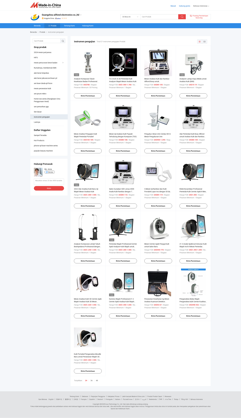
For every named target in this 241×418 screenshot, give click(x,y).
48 (97, 380)
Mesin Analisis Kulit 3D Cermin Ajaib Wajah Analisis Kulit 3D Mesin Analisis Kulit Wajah (88, 301)
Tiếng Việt (184, 399)
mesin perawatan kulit (42, 88)
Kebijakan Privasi (113, 396)
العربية (144, 399)
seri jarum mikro (40, 93)
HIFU (36, 57)
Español (92, 399)
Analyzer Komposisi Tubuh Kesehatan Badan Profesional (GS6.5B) (85, 81)
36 (92, 380)
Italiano (117, 399)
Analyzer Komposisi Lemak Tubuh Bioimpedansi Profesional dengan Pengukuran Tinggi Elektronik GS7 (87, 246)
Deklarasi (85, 396)
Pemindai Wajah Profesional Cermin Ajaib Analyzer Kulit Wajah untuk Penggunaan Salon (123, 246)
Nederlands (153, 399)
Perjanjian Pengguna (98, 396)
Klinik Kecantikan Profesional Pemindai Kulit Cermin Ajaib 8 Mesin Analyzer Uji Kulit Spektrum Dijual (193, 191)
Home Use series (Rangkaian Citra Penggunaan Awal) (47, 100)
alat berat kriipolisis (41, 73)
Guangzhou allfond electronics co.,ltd (60, 14)
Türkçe (176, 399)
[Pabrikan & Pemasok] (46, 5)
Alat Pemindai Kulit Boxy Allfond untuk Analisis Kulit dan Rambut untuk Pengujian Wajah (191, 136)
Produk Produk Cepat (154, 396)
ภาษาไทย (168, 399)
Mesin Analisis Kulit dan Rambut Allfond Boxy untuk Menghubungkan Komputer (156, 81)
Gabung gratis (184, 6)
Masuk (173, 6)
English (51, 399)
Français (84, 399)
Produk (53, 25)
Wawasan (168, 396)
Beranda (37, 25)
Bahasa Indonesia (197, 399)
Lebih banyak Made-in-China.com (133, 396)
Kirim (49, 188)
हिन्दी (160, 399)
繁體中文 (68, 399)
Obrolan (50, 172)
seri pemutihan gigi (41, 106)
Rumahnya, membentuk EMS (45, 68)
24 (86, 380)
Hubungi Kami (87, 25)
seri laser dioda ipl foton (43, 83)
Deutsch (100, 399)
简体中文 (59, 399)
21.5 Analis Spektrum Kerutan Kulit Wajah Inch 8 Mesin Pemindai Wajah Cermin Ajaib (193, 246)
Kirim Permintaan (88, 96)
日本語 (76, 399)
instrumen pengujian (42, 117)
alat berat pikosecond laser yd (45, 78)
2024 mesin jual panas (42, 52)
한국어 (137, 399)
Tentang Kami (69, 25)
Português (109, 399)
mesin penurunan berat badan (45, 62)
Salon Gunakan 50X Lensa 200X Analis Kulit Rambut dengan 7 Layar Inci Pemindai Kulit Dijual (121, 191)
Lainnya (37, 122)
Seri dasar (38, 112)
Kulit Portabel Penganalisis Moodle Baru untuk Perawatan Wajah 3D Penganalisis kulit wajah (87, 356)
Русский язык (127, 399)
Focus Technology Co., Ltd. (113, 404)
